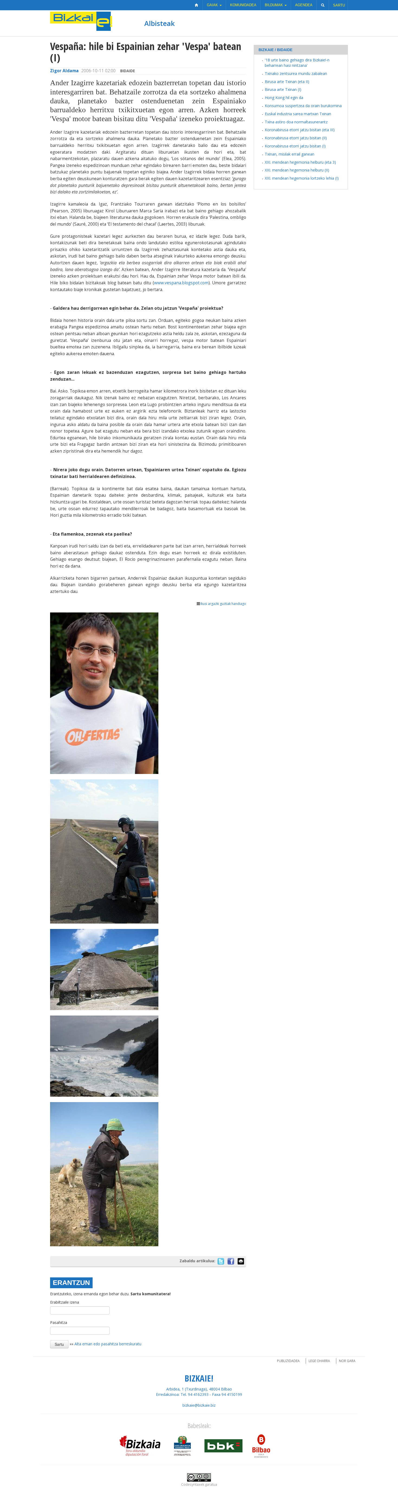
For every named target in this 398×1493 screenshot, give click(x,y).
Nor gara (347, 1361)
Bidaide (127, 70)
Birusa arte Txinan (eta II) (287, 81)
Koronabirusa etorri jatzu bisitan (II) (296, 137)
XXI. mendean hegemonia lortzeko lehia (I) (302, 178)
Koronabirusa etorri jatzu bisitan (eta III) (300, 129)
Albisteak (159, 23)
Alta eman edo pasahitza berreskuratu (107, 1343)
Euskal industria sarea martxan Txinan (298, 113)
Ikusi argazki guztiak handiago (223, 603)
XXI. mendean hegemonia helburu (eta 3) (300, 162)
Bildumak (274, 5)
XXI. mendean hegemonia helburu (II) (297, 170)
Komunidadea (243, 5)
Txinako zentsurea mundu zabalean (296, 73)
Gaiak (213, 5)
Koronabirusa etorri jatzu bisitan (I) (295, 146)
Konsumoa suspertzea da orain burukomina (303, 105)
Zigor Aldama (64, 71)
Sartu (339, 5)
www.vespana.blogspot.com (181, 283)
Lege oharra (319, 1361)
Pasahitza (58, 1322)
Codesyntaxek (192, 1484)
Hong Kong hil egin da (284, 97)
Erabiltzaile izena (64, 1302)
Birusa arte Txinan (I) (283, 89)
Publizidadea (288, 1361)
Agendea (303, 5)
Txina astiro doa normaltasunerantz (296, 121)
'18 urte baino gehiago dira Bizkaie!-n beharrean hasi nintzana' (297, 62)
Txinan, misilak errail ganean (289, 154)
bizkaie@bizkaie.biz (199, 1405)
